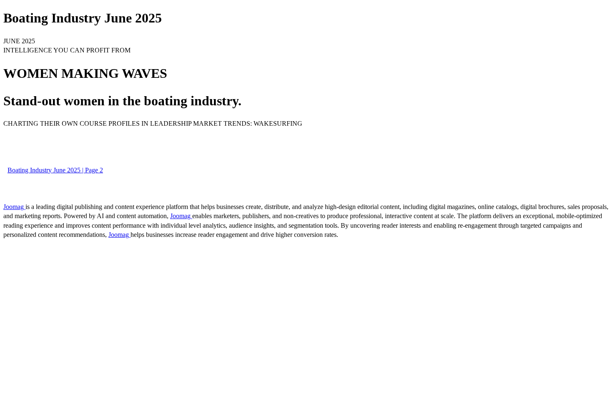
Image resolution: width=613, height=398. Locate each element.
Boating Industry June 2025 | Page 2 (55, 170)
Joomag (14, 206)
